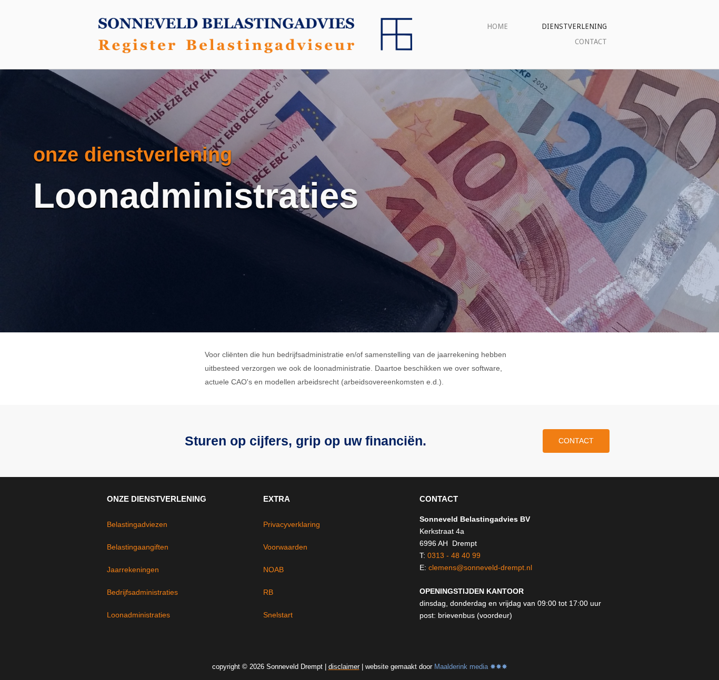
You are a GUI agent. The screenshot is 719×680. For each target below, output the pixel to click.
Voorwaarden (285, 547)
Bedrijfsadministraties (142, 592)
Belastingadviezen (137, 524)
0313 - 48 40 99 (454, 555)
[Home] (254, 33)
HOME (497, 26)
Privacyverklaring (291, 524)
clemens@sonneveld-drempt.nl (480, 567)
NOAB (273, 569)
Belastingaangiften (137, 547)
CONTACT (591, 41)
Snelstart (278, 615)
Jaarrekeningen (133, 569)
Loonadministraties (138, 615)
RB (268, 592)
